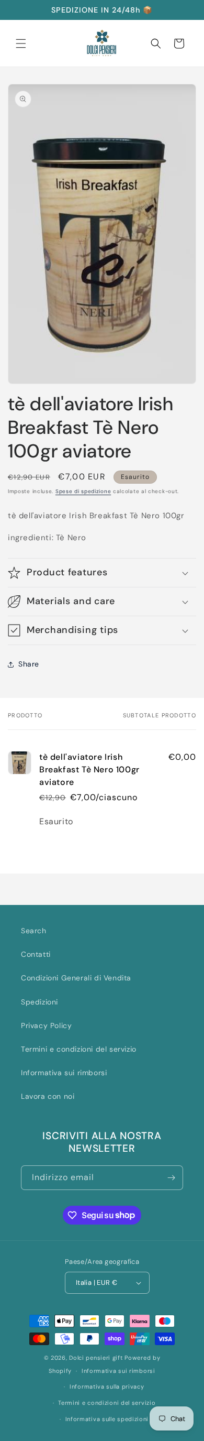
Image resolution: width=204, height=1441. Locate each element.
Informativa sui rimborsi (64, 1072)
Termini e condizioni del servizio (79, 1049)
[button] (20, 43)
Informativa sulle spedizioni (107, 1419)
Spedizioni (39, 1002)
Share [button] (28, 664)
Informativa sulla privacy (107, 1386)
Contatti (36, 954)
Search (34, 930)
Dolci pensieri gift (95, 1357)
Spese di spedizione (83, 491)
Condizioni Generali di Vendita (76, 977)
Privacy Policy (46, 1025)
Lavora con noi (47, 1096)
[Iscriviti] (171, 1177)
